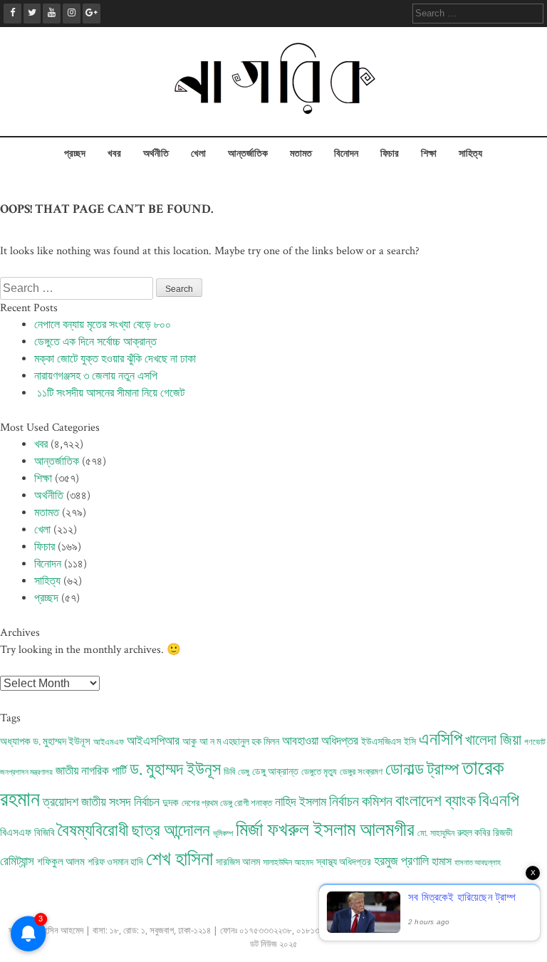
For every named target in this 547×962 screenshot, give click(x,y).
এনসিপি (440, 739)
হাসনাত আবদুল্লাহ (477, 863)
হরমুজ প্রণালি (401, 861)
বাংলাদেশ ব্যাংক (435, 801)
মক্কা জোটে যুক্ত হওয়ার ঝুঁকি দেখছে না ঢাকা (115, 359)
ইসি (410, 741)
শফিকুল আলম (61, 862)
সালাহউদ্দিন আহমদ (288, 862)
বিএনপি (499, 801)
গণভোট (535, 742)
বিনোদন (346, 153)
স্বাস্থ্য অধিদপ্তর (343, 862)
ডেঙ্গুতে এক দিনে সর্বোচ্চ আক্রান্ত (95, 342)
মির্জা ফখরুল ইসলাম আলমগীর (325, 830)
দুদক (170, 803)
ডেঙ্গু (243, 772)
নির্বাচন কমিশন (360, 802)
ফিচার (389, 153)
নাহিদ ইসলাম (300, 802)
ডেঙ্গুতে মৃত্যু (319, 772)
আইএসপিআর (153, 741)
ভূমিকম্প (223, 834)
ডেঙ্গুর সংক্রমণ (361, 772)
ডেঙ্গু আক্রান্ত (275, 771)
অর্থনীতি (156, 153)
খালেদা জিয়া (493, 740)
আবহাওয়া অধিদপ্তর (320, 741)
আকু (189, 742)
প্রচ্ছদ (74, 153)
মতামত (301, 153)
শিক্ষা (429, 153)
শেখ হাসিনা (179, 859)
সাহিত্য (470, 153)
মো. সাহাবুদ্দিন (435, 833)
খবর (114, 153)
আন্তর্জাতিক (248, 153)
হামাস (442, 861)
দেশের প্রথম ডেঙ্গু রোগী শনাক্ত (227, 803)
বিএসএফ (15, 833)
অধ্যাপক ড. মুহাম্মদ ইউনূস (45, 741)
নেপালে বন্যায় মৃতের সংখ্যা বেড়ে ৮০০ (102, 325)
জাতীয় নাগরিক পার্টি (91, 771)
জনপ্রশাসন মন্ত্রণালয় (26, 773)
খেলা (198, 153)
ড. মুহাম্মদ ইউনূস (175, 769)
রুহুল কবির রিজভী (485, 833)
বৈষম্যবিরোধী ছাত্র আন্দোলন (134, 831)
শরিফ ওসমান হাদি (115, 862)
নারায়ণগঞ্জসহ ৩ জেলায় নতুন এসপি (95, 376)
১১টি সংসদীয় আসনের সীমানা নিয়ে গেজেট (109, 393)
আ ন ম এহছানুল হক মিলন (239, 742)
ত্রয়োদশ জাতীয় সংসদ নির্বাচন (101, 802)
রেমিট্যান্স (17, 861)
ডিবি (229, 772)
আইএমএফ (108, 742)
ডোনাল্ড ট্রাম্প (422, 769)
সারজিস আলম (238, 862)
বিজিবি (44, 833)
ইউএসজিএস (381, 742)
